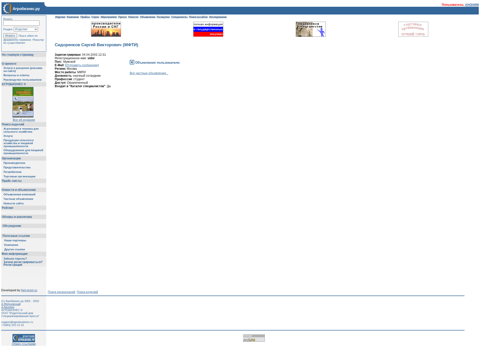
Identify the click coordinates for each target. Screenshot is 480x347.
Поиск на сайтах (198, 16)
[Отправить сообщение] (82, 65)
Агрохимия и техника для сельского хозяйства (21, 130)
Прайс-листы (12, 181)
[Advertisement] (146, 114)
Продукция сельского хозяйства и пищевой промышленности (19, 143)
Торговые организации (20, 176)
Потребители (13, 171)
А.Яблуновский (10, 304)
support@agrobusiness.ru (17, 322)
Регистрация (13, 265)
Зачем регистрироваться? (23, 262)
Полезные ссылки (16, 236)
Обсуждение (12, 226)
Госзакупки (163, 16)
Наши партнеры (15, 240)
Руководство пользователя (23, 79)
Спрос (95, 16)
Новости (133, 16)
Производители (14, 162)
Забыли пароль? (15, 258)
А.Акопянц (7, 307)
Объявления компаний (20, 194)
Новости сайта (14, 203)
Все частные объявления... (149, 73)
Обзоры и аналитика (17, 217)
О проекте (9, 63)
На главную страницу (18, 54)
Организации (11, 158)
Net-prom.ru (29, 290)
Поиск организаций (61, 292)
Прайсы (85, 16)
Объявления (148, 16)
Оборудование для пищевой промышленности (23, 152)
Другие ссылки (15, 249)
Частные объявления (18, 198)
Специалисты (179, 16)
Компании (11, 244)
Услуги (8, 135)
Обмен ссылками (24, 344)
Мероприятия (108, 16)
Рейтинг (8, 208)
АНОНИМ (472, 4)
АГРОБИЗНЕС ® (14, 84)
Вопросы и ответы (16, 75)
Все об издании (24, 120)
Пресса (122, 16)
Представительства (17, 167)
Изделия (60, 16)
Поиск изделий (13, 124)
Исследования (218, 16)
